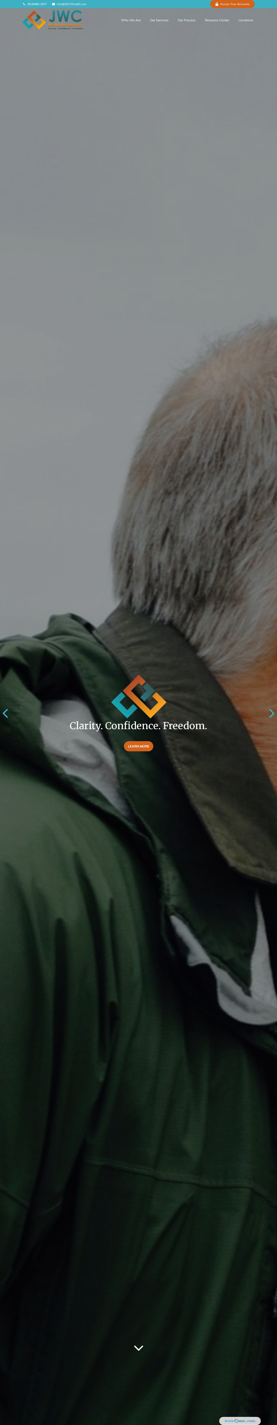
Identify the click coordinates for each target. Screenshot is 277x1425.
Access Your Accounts (235, 4)
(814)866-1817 (37, 4)
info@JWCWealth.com (71, 4)
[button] (130, 20)
